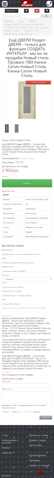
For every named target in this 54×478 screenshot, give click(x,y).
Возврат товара (37, 440)
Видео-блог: (11, 11)
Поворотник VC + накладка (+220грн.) (18, 295)
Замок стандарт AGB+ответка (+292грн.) (19, 263)
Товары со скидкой (39, 465)
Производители (37, 455)
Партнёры (34, 460)
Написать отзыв (37, 307)
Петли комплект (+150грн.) (14, 287)
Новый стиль (12, 30)
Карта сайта (35, 445)
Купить (27, 183)
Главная (9, 21)
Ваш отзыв (7, 389)
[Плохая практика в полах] (36, 11)
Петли (4, 283)
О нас (5, 435)
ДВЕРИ (33, 21)
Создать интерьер (38, 82)
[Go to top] (40, 472)
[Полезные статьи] (26, 11)
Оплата (6, 447)
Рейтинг (6, 412)
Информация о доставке (10, 441)
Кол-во (5, 176)
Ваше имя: (7, 381)
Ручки (4, 299)
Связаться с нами (38, 435)
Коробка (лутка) (7, 267)
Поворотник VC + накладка (12, 291)
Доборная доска (8, 250)
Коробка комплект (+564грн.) (14, 271)
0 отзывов (20, 307)
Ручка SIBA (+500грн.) (12, 304)
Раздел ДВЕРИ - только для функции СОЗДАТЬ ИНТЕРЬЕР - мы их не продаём (27, 26)
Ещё (21, 21)
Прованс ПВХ (31, 30)
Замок (4, 258)
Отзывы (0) (6, 372)
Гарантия (7, 452)
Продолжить (45, 418)
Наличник (5, 275)
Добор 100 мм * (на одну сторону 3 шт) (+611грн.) (22, 254)
